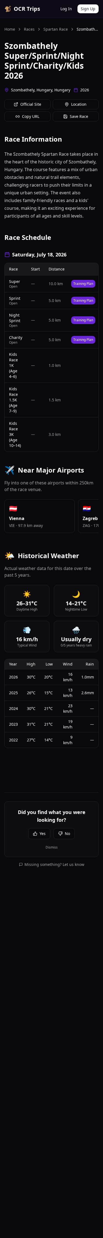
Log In (66, 8)
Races (29, 29)
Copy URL (30, 116)
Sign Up (88, 8)
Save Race (79, 116)
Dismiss (52, 847)
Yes (43, 833)
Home (9, 29)
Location (79, 104)
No (67, 833)
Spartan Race (55, 29)
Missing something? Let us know (54, 864)
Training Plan (83, 283)
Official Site (30, 104)
